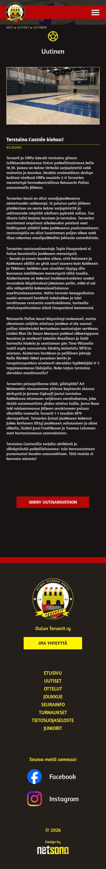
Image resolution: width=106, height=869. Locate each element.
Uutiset (23, 27)
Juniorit (53, 728)
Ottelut (53, 689)
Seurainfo (53, 704)
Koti (9, 27)
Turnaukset (53, 712)
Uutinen (40, 27)
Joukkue (53, 696)
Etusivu (53, 673)
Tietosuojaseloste (53, 720)
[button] (95, 12)
